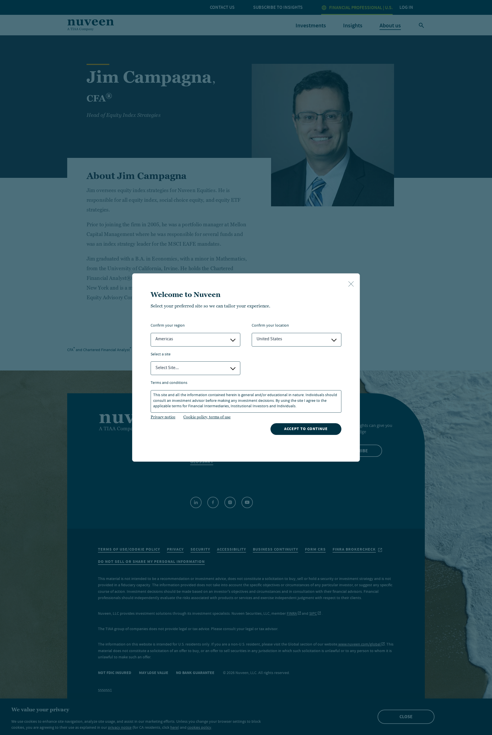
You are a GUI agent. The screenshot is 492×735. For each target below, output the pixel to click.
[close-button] (351, 284)
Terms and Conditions (169, 383)
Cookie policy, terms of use (207, 417)
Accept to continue (306, 428)
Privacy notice (163, 417)
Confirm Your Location (270, 325)
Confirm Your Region (168, 325)
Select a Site (161, 354)
